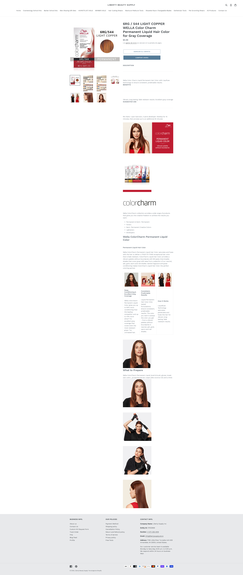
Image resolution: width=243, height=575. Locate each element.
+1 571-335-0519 (153, 532)
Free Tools (109, 540)
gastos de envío (131, 43)
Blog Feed (73, 537)
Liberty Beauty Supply (121, 5)
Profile (72, 540)
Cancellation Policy (113, 529)
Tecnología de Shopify (95, 570)
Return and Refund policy (115, 532)
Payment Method (112, 524)
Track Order (74, 532)
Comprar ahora (141, 57)
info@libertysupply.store (154, 536)
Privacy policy (111, 537)
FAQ (71, 535)
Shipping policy (111, 526)
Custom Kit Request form (79, 529)
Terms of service (112, 535)
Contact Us (74, 526)
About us (73, 524)
